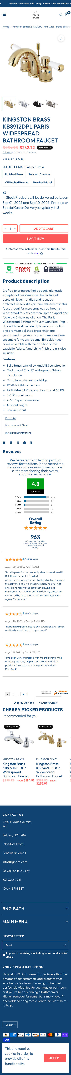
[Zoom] (61, 38)
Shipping (7, 152)
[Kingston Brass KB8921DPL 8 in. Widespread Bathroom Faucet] (19, 739)
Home (6, 26)
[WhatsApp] (25, 443)
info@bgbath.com (15, 862)
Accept (55, 1058)
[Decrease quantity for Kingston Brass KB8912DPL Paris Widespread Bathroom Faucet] (5, 229)
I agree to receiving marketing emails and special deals (36, 954)
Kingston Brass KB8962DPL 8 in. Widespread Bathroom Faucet (49, 770)
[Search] (61, 14)
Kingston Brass (13, 759)
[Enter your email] (65, 945)
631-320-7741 (12, 880)
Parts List (10, 418)
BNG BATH (14, 908)
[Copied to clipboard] (32, 443)
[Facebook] (5, 443)
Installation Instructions (18, 432)
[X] (12, 443)
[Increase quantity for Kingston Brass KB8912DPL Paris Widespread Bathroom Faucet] (14, 229)
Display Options (24, 702)
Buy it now (35, 238)
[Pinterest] (19, 443)
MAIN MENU (15, 921)
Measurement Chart (16, 425)
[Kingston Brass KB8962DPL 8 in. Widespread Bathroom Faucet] (52, 739)
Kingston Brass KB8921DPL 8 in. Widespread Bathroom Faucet (16, 770)
